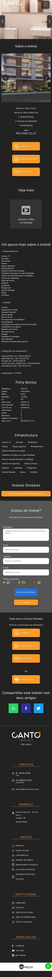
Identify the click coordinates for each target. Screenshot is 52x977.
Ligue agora (24, 146)
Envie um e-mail (25, 172)
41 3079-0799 (23, 774)
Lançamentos (22, 855)
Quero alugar (22, 850)
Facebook (26, 708)
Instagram (21, 955)
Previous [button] (2, 21)
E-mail (5, 568)
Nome (5, 545)
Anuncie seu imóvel (24, 860)
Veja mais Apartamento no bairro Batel (26, 494)
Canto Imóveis (26, 736)
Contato (20, 908)
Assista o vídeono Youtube (26, 221)
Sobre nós (20, 903)
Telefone (7, 556)
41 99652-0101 (24, 781)
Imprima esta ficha (26, 679)
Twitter (38, 708)
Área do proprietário (26, 917)
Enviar (26, 602)
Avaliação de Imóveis (25, 869)
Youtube (20, 950)
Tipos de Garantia (24, 922)
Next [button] (49, 21)
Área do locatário (24, 912)
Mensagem (7, 527)
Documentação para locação (25, 876)
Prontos (20, 846)
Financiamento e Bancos (27, 865)
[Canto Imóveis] (12, 4)
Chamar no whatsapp (28, 159)
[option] (26, 19)
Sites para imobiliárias (26, 970)
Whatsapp (13, 708)
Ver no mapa (21, 822)
